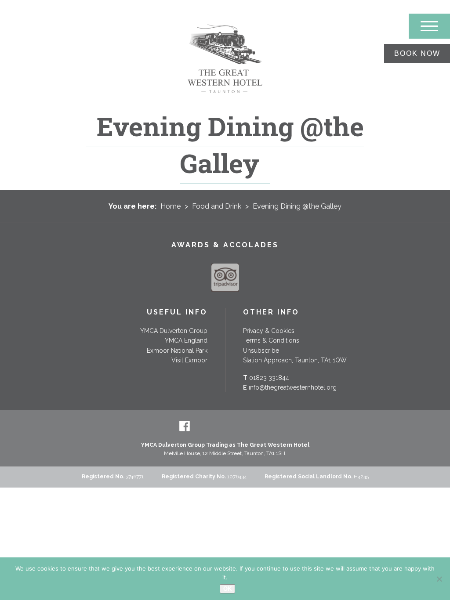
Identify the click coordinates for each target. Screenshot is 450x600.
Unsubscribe (261, 350)
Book (417, 53)
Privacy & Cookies (268, 330)
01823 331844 (269, 377)
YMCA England (186, 340)
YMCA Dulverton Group (173, 330)
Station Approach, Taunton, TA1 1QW (295, 360)
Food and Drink (216, 206)
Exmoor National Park (177, 350)
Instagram (265, 426)
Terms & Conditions (271, 340)
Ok (227, 589)
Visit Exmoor (189, 360)
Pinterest (225, 426)
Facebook (184, 426)
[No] (439, 579)
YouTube (245, 426)
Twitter (205, 426)
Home (170, 206)
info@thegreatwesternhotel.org (293, 387)
